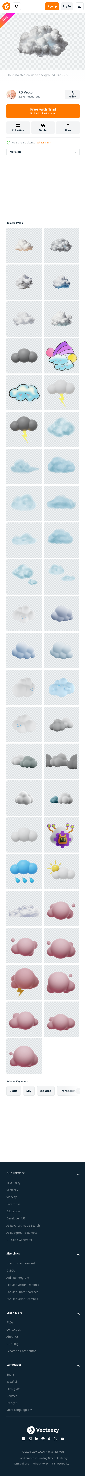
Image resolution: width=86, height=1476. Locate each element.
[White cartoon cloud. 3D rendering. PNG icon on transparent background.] (24, 1422)
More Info (15, 150)
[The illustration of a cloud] (24, 501)
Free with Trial (43, 111)
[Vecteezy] (6, 6)
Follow (72, 96)
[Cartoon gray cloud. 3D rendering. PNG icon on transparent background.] (24, 464)
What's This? (44, 142)
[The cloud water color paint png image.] (24, 648)
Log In (67, 6)
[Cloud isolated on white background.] (24, 243)
